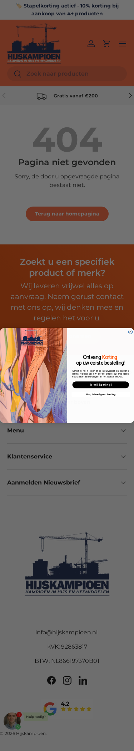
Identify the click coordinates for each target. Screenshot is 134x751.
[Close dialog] (130, 332)
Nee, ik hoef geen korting (100, 394)
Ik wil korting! (100, 384)
